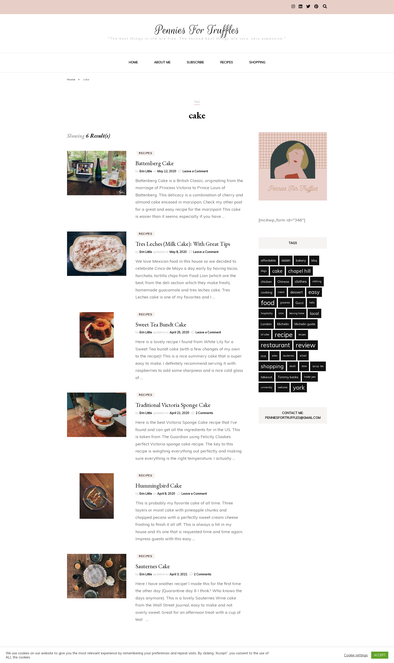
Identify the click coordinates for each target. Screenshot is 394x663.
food (268, 302)
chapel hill (299, 271)
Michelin (283, 324)
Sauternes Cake (152, 566)
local (314, 313)
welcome (282, 387)
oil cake (265, 334)
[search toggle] (325, 6)
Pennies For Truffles (197, 30)
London (266, 324)
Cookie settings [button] (356, 655)
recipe (284, 335)
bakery (301, 260)
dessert (296, 292)
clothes (301, 281)
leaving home (296, 313)
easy (314, 292)
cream (281, 292)
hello (311, 302)
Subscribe (195, 62)
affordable (268, 260)
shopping (272, 366)
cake (277, 271)
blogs (264, 270)
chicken (266, 281)
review (306, 345)
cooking (266, 292)
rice (263, 356)
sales (274, 355)
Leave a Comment (195, 171)
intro (281, 313)
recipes (302, 334)
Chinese (283, 281)
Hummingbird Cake (158, 485)
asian (286, 260)
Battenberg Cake (154, 163)
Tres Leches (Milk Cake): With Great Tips (182, 244)
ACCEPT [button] (380, 655)
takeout (266, 377)
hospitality (267, 313)
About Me (162, 62)
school (303, 355)
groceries (285, 302)
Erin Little (146, 171)
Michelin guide (305, 324)
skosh (292, 366)
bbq (314, 260)
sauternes (288, 355)
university (266, 387)
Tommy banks (288, 377)
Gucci (299, 303)
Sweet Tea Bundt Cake (160, 324)
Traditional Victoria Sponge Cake (172, 405)
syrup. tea (318, 366)
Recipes (226, 62)
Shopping (257, 62)
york (299, 387)
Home (133, 62)
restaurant (275, 345)
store (304, 366)
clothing (316, 281)
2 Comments (204, 413)
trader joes (310, 376)
